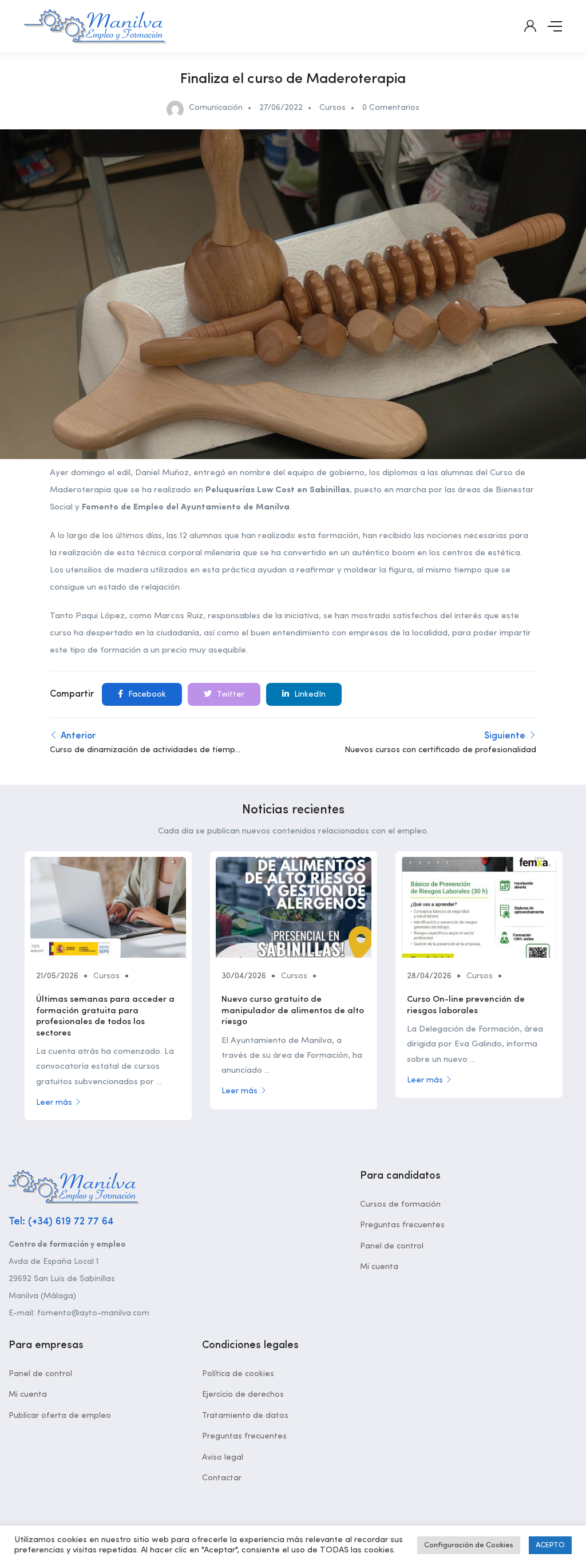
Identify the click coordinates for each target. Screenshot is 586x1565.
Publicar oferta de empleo (60, 1416)
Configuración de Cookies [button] (468, 1545)
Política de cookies (238, 1374)
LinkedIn (309, 694)
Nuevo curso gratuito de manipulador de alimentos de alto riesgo (292, 1010)
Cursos (332, 108)
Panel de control (391, 1246)
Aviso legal (222, 1457)
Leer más (54, 1102)
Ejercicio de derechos (243, 1394)
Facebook (146, 694)
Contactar (221, 1478)
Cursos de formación (400, 1204)
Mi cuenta (379, 1267)
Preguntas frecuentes (402, 1225)
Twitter (229, 694)
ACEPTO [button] (550, 1545)
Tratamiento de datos (245, 1416)
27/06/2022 (281, 108)
